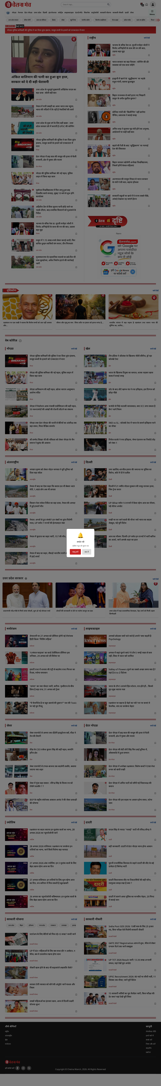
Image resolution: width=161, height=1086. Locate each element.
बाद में (87, 551)
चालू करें (75, 551)
